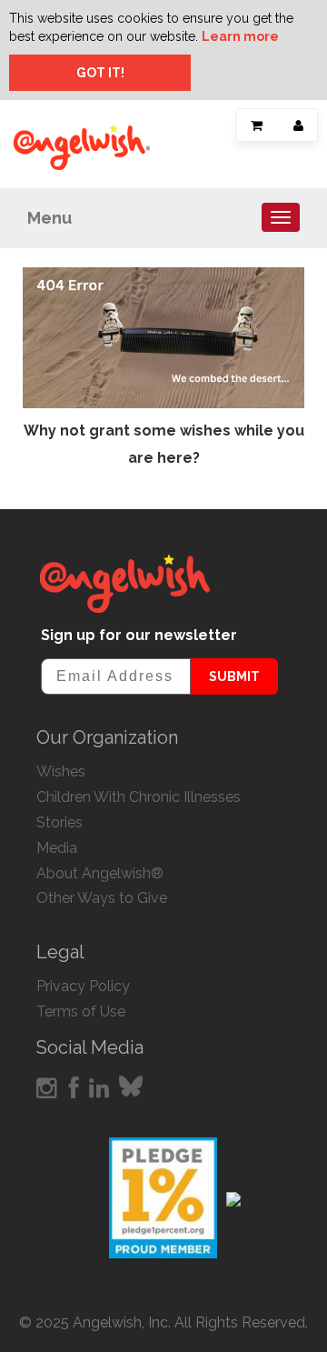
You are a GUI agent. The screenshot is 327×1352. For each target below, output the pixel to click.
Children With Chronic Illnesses (138, 797)
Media (56, 847)
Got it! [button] (100, 72)
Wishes (60, 771)
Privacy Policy (83, 986)
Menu (49, 217)
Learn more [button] (240, 36)
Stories (59, 822)
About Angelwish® (100, 873)
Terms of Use (80, 1011)
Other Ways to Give (101, 897)
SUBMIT (234, 676)
